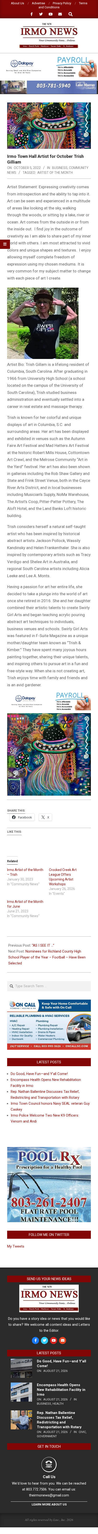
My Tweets (15, 1246)
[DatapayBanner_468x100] (49, 59)
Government (47, 1436)
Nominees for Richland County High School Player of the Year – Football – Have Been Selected (47, 957)
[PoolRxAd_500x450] (49, 1150)
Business (60, 168)
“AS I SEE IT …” (43, 945)
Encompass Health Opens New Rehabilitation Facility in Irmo (61, 1390)
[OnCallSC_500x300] (49, 1002)
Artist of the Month (55, 172)
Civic (82, 1432)
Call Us (49, 1476)
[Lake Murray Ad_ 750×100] (49, 82)
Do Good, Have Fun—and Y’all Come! (39, 1074)
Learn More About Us (49, 1504)
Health (58, 1403)
